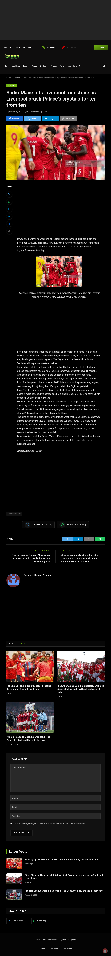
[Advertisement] (55, 20)
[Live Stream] (63, 47)
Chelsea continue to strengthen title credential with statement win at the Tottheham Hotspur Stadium (79, 558)
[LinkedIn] (9, 209)
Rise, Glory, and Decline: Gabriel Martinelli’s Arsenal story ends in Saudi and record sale (80, 689)
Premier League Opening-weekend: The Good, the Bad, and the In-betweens (28, 739)
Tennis (34, 66)
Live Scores (43, 66)
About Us (7, 48)
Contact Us (17, 48)
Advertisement (28, 48)
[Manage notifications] (105, 950)
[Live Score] (43, 47)
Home (7, 66)
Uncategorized (14, 513)
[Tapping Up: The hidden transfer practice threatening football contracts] (30, 666)
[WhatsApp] (9, 202)
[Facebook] (9, 224)
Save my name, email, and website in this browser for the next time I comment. (49, 824)
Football (26, 66)
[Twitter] (9, 194)
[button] (104, 66)
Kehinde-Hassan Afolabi (37, 575)
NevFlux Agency (69, 940)
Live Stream (71, 48)
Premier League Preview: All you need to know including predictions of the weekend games (31, 558)
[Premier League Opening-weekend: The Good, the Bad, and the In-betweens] (30, 717)
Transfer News (65, 66)
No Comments (33, 112)
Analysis (54, 66)
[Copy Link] (9, 231)
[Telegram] (9, 216)
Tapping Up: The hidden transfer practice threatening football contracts (28, 688)
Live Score (50, 48)
